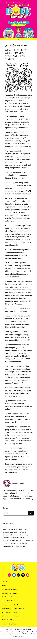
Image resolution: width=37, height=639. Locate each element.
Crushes (24, 45)
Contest (6, 532)
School (6, 543)
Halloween (7, 537)
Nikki (18, 45)
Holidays (17, 537)
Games (25, 535)
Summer (23, 543)
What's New (20, 546)
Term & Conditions (18, 636)
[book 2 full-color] (8, 34)
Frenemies (8, 535)
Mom (5, 540)
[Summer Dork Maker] (28, 34)
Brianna (14, 529)
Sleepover (15, 543)
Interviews (26, 537)
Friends (17, 535)
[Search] (31, 513)
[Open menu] (18, 39)
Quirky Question (16, 540)
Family (22, 532)
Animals (6, 529)
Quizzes (29, 540)
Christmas (24, 529)
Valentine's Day (8, 546)
